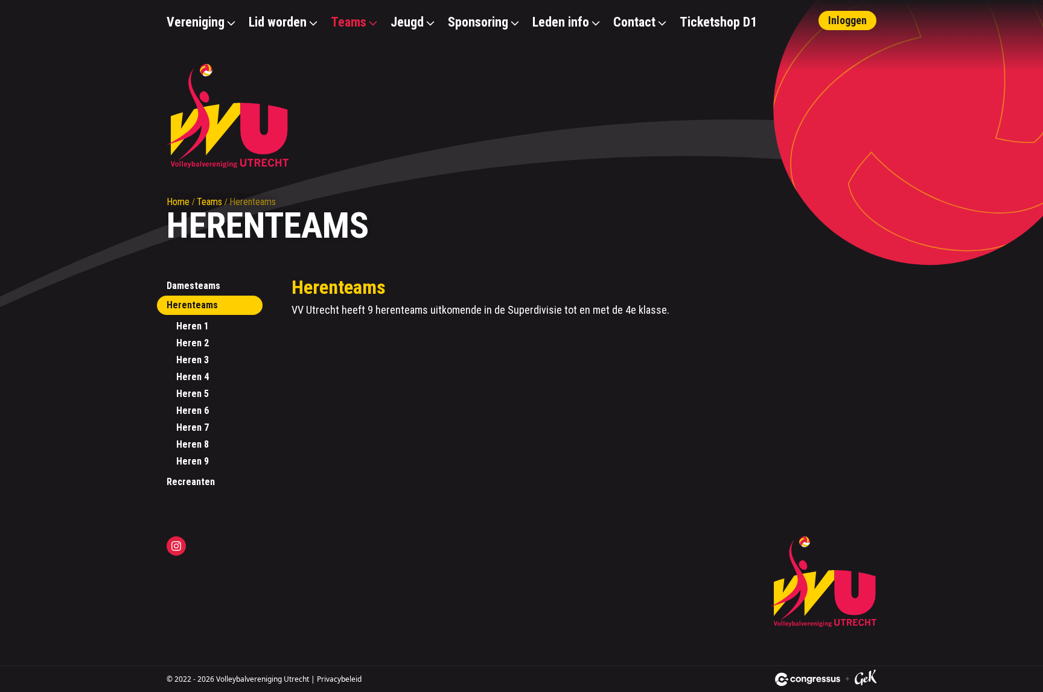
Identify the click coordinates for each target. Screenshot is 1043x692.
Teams (348, 22)
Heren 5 (192, 393)
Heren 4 (192, 377)
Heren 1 (192, 326)
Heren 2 (192, 343)
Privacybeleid (339, 679)
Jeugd (407, 22)
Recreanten (191, 481)
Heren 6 (192, 410)
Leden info (560, 22)
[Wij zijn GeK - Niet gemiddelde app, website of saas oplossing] (865, 679)
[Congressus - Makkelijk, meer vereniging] (807, 679)
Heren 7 (192, 427)
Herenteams (192, 305)
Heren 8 (192, 444)
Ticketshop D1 (718, 22)
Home (178, 202)
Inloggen (847, 20)
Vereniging (196, 22)
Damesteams (193, 285)
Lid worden (278, 22)
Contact (634, 22)
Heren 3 (192, 360)
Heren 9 (192, 461)
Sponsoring (478, 22)
